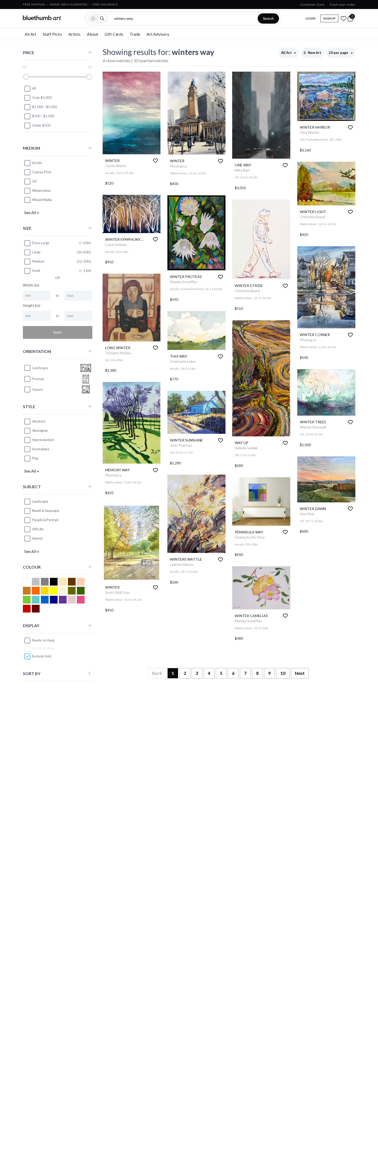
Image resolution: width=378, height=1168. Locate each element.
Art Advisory (158, 34)
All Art (30, 34)
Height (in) (31, 305)
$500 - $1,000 (43, 116)
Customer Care (312, 4)
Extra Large (40, 243)
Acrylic (37, 163)
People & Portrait (45, 520)
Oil (34, 181)
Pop (35, 458)
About (92, 34)
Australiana (40, 449)
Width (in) (31, 285)
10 (282, 673)
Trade (135, 34)
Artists (74, 34)
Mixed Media (42, 200)
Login (310, 18)
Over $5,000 (42, 97)
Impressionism (43, 440)
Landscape (40, 501)
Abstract (38, 421)
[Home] (42, 17)
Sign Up (329, 18)
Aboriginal (40, 430)
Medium (38, 261)
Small (36, 271)
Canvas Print (41, 172)
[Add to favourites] (155, 160)
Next (300, 673)
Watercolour (41, 190)
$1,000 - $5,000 (44, 107)
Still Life (37, 529)
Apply (57, 332)
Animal (37, 538)
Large (36, 252)
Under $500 (41, 125)
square (37, 389)
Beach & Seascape (45, 511)
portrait (38, 379)
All (34, 88)
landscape (40, 368)
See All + (31, 212)
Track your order (342, 4)
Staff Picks (52, 34)
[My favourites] (343, 18)
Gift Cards (114, 34)
